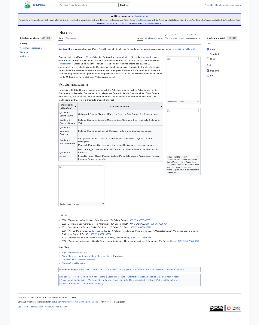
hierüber (88, 20)
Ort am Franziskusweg (92, 283)
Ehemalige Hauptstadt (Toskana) (142, 277)
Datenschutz (23, 307)
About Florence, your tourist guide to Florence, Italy (86, 256)
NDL (129, 269)
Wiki (32, 20)
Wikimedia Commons (85, 259)
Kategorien (64, 277)
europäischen (64, 64)
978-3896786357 (142, 220)
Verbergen (46, 38)
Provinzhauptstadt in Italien (73, 280)
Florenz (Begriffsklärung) (183, 49)
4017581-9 (96, 269)
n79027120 (118, 269)
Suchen (124, 5)
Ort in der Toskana (116, 277)
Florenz (65, 259)
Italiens (126, 57)
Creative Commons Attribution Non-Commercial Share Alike (74, 302)
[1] (129, 23)
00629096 (137, 269)
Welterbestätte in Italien (99, 280)
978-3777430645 (191, 241)
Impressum (49, 307)
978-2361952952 (144, 237)
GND (88, 269)
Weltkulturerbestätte (70, 283)
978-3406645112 (143, 227)
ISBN (131, 220)
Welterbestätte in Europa (167, 280)
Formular (152, 23)
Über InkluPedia (36, 307)
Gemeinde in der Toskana (93, 277)
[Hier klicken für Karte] (173, 35)
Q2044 (179, 269)
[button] (19, 5)
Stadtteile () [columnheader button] (119, 106)
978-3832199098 (103, 234)
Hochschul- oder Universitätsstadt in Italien (133, 280)
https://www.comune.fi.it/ (73, 252)
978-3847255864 (159, 224)
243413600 (157, 269)
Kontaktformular (142, 20)
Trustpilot (73, 20)
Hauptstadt (146, 57)
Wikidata (171, 269)
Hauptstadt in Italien (170, 277)
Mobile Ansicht (61, 307)
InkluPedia (141, 16)
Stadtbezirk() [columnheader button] (67, 106)
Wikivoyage (79, 263)
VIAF (148, 269)
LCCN (108, 269)
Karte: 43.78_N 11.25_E (190, 35)
